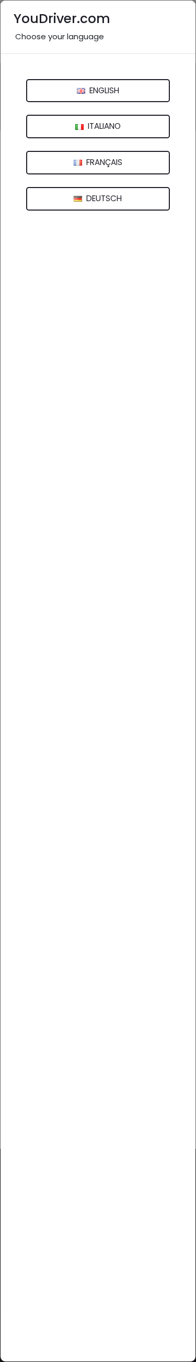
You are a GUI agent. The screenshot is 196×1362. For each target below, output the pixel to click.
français (103, 162)
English (103, 90)
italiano (103, 125)
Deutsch (103, 198)
